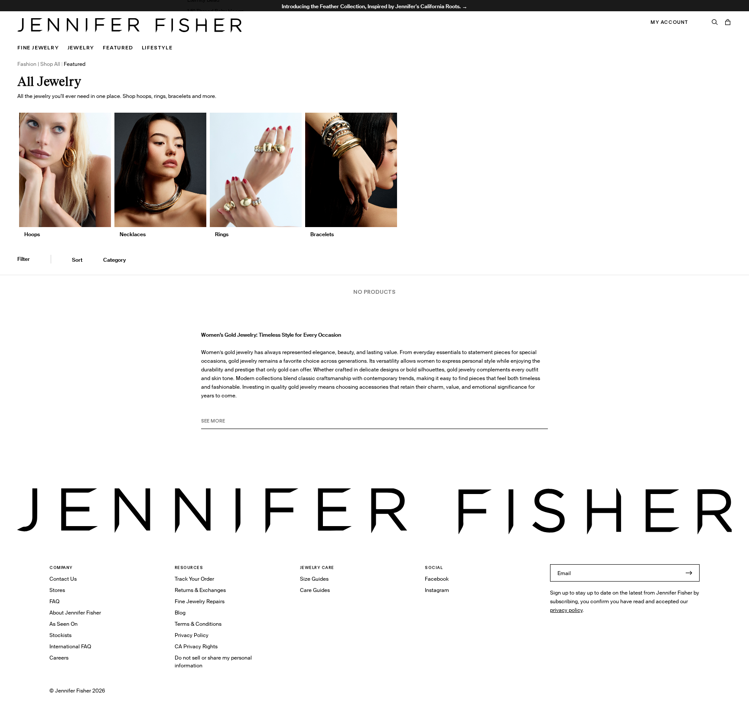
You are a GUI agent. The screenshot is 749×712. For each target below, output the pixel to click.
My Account (669, 22)
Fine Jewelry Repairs (200, 601)
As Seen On (63, 624)
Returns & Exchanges (200, 590)
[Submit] (688, 573)
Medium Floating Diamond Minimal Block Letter (245, 33)
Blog (180, 612)
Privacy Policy (191, 635)
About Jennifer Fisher (75, 612)
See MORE (213, 421)
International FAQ (70, 646)
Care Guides (315, 590)
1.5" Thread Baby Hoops (215, 11)
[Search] (715, 22)
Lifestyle (157, 47)
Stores (57, 590)
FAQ (54, 601)
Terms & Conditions (198, 624)
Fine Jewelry (38, 47)
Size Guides (314, 579)
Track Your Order (194, 579)
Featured (118, 47)
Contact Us (63, 579)
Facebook (437, 579)
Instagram (437, 590)
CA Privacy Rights (196, 646)
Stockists (60, 635)
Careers (58, 657)
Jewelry (81, 47)
